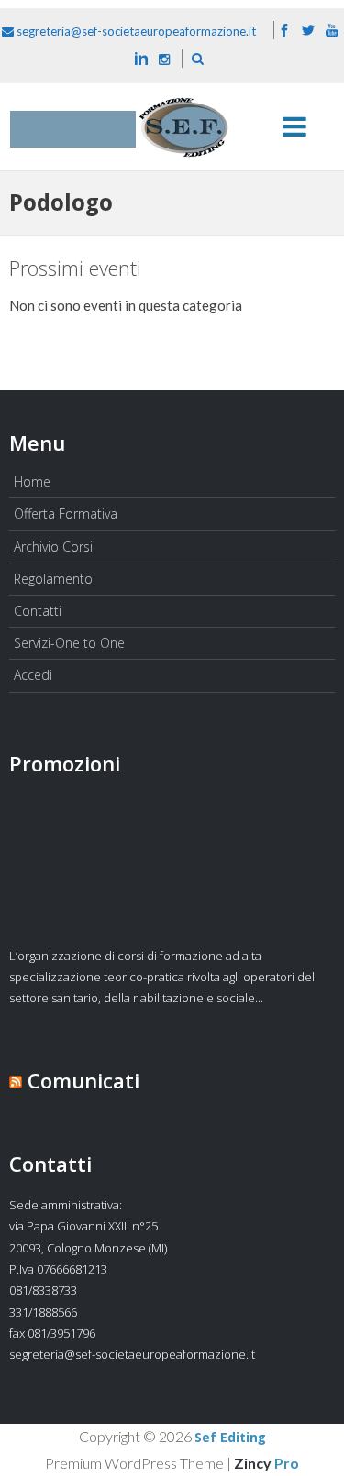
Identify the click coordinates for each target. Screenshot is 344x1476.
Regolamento (53, 578)
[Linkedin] (141, 59)
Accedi (33, 674)
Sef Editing (230, 1437)
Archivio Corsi (53, 546)
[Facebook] (284, 30)
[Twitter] (308, 30)
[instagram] (164, 59)
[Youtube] (332, 30)
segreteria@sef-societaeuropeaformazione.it (135, 31)
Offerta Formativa (65, 513)
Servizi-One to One (69, 642)
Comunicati (83, 1080)
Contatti (37, 610)
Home (32, 481)
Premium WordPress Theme (134, 1462)
